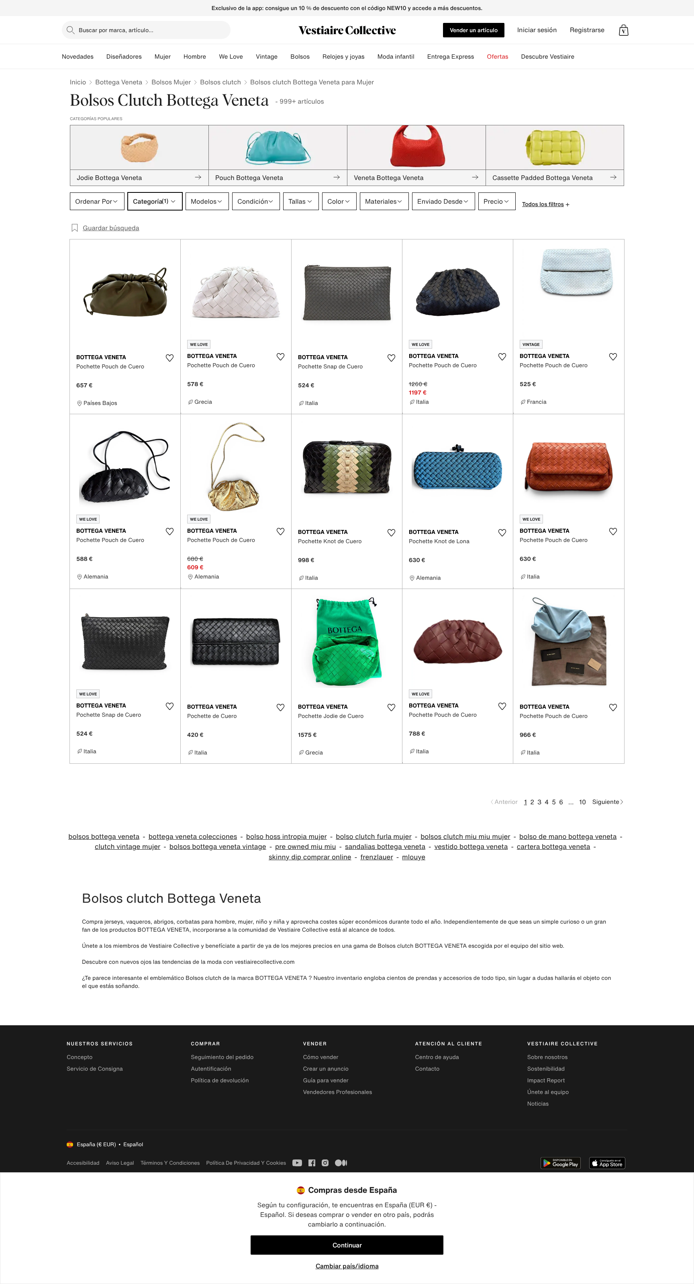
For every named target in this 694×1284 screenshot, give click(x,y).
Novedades (78, 56)
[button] (623, 30)
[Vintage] (284, 56)
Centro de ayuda (437, 1057)
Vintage (267, 56)
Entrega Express (450, 56)
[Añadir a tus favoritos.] (169, 358)
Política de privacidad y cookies (246, 1163)
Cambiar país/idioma (347, 1266)
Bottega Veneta (118, 82)
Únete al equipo (548, 1092)
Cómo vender (320, 1057)
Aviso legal (120, 1163)
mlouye (413, 857)
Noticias (538, 1104)
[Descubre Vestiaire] (581, 56)
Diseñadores (124, 56)
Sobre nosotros (547, 1057)
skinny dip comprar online (310, 857)
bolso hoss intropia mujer (286, 837)
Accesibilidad (83, 1163)
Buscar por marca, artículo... (116, 30)
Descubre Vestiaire (548, 56)
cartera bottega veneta (553, 847)
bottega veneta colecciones (193, 837)
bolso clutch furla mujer (373, 837)
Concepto (79, 1057)
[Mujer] (177, 56)
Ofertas (497, 56)
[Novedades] (100, 56)
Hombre (195, 56)
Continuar (347, 1245)
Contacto (427, 1069)
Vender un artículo (474, 30)
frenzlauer (376, 857)
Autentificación (211, 1069)
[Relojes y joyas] (371, 56)
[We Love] (249, 56)
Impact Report (546, 1080)
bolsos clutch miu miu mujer (465, 837)
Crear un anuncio (325, 1069)
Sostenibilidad (546, 1069)
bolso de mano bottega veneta (567, 837)
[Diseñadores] (148, 56)
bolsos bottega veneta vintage (217, 847)
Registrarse (587, 30)
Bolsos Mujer (171, 82)
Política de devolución (220, 1080)
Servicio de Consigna (95, 1069)
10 (582, 802)
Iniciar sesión (537, 30)
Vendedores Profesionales (337, 1092)
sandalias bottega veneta (385, 847)
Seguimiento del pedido (222, 1057)
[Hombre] (212, 56)
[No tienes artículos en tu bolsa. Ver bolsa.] (623, 30)
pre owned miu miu (305, 847)
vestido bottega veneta (471, 847)
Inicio (78, 82)
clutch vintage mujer (127, 847)
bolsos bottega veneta (103, 837)
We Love (231, 56)
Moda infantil (396, 56)
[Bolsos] (316, 56)
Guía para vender (325, 1080)
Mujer (163, 56)
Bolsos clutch (220, 82)
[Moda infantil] (421, 56)
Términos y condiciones (170, 1163)
